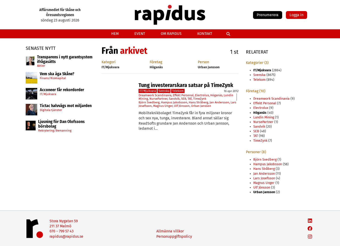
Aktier (41, 65)
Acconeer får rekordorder (62, 90)
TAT (190, 98)
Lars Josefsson (264, 178)
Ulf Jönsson (182, 106)
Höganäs (216, 95)
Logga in (296, 15)
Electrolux (202, 95)
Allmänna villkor (170, 231)
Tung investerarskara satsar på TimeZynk (186, 85)
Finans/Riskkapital (53, 78)
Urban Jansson (201, 106)
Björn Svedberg (149, 102)
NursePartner (158, 98)
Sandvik (174, 98)
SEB (183, 98)
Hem (115, 33)
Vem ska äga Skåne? (57, 74)
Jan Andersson (219, 102)
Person (203, 62)
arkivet (133, 50)
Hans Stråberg (198, 102)
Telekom (178, 91)
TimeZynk (199, 98)
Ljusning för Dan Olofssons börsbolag (61, 124)
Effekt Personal (183, 95)
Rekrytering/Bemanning (54, 130)
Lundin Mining (263, 117)
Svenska (164, 91)
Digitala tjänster (51, 110)
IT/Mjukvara (48, 94)
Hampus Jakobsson (174, 102)
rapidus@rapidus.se (66, 236)
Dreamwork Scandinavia (155, 95)
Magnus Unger (163, 106)
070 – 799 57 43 (61, 231)
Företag (156, 62)
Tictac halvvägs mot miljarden (66, 106)
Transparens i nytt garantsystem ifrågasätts (65, 59)
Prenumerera (267, 15)
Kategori (109, 62)
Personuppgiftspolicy (174, 236)
